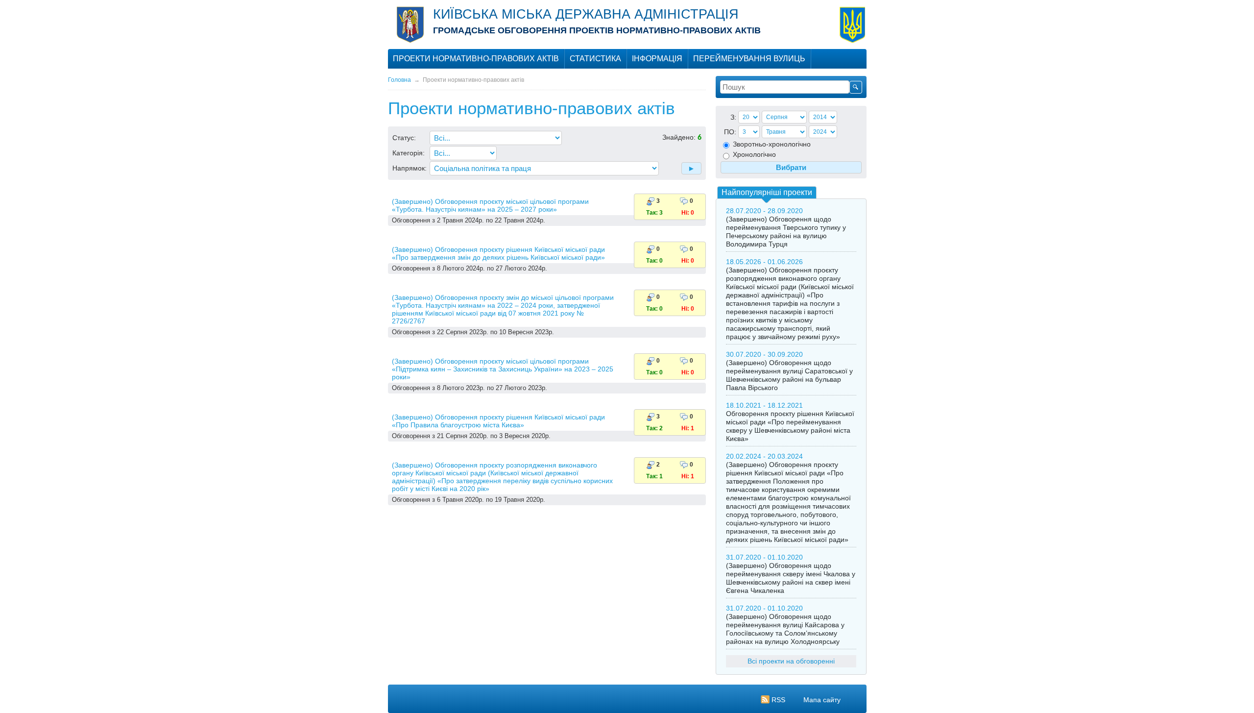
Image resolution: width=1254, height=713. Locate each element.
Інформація (657, 58)
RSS (778, 700)
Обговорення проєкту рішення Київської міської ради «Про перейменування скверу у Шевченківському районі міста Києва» (790, 426)
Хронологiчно (753, 154)
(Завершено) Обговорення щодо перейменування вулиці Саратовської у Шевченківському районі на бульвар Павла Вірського (789, 375)
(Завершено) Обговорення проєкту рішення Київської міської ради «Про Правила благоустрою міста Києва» (498, 421)
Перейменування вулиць (749, 58)
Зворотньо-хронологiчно (771, 144)
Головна (399, 79)
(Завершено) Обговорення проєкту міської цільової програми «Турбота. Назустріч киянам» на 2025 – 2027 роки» (490, 205)
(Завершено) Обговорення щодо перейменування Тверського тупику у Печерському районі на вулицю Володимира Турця (786, 231)
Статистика (595, 58)
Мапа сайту (822, 700)
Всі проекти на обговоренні (791, 661)
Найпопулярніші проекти (767, 192)
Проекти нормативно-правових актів (476, 58)
